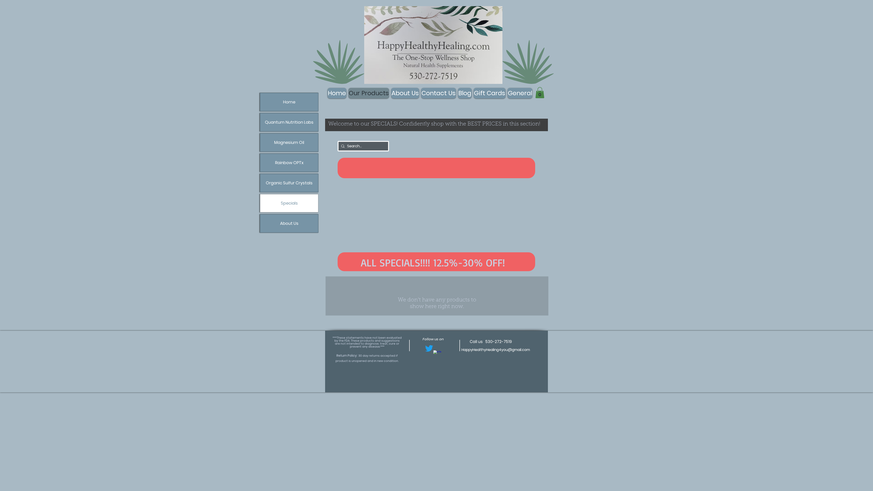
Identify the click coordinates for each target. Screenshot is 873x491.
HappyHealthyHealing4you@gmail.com (496, 349)
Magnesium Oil (289, 142)
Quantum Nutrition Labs (289, 122)
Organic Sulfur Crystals (289, 183)
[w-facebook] (437, 354)
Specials (289, 203)
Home (289, 102)
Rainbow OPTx (289, 162)
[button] (539, 92)
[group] (437, 238)
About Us (289, 223)
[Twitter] (429, 348)
